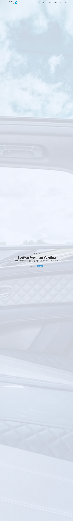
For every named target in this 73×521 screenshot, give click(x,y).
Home (39, 2)
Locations (55, 2)
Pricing (61, 2)
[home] (11, 2)
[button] (48, 2)
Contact (66, 2)
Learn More (32, 266)
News (43, 2)
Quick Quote (40, 266)
